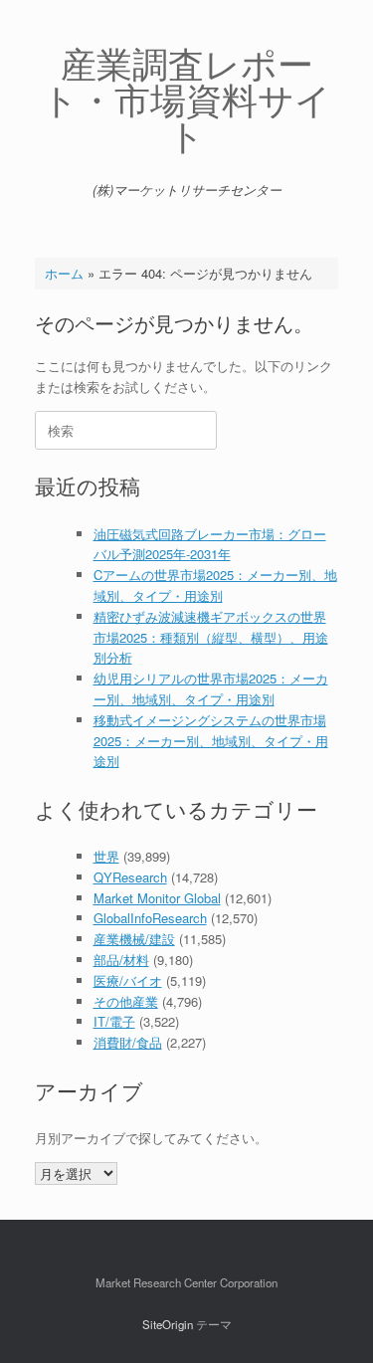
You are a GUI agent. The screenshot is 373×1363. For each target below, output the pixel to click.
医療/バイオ (127, 980)
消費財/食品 (127, 1042)
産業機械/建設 (134, 938)
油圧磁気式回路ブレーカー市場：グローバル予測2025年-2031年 (209, 544)
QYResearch (130, 877)
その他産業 (125, 1001)
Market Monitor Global (157, 897)
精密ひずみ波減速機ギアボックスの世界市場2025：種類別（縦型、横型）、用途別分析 (210, 637)
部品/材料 (121, 959)
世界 (106, 856)
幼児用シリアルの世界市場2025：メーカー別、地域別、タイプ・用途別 (210, 688)
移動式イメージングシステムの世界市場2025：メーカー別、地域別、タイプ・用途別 (210, 740)
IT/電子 (114, 1021)
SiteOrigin (167, 1324)
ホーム (64, 273)
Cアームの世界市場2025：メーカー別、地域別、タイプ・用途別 (215, 585)
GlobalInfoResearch (150, 917)
